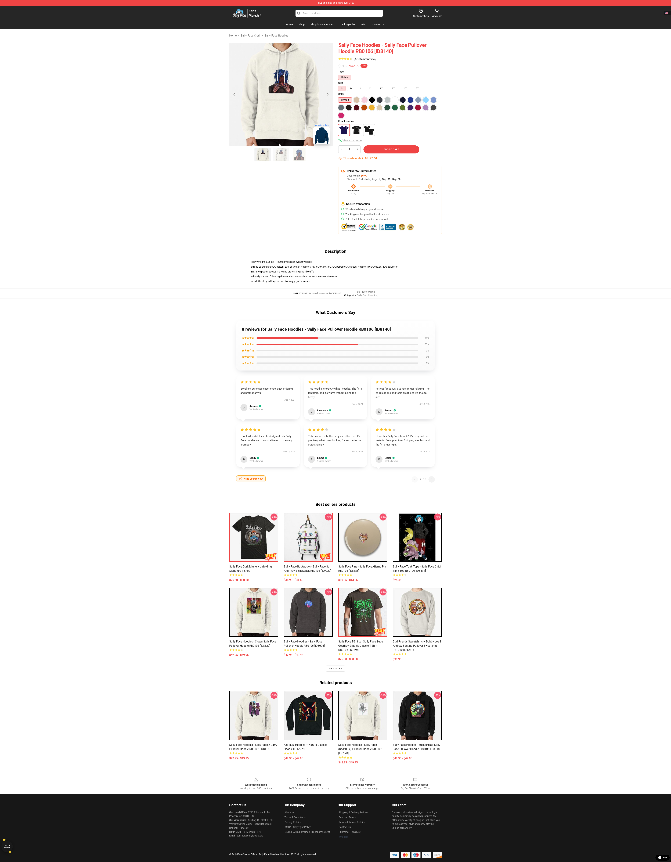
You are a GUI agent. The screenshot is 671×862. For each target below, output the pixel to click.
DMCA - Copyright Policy (297, 827)
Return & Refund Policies (352, 822)
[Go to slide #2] (281, 154)
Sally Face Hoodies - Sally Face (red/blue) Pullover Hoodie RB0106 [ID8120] (360, 749)
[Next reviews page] (431, 479)
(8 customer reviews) (365, 59)
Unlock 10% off (7, 846)
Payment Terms (347, 817)
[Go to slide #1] (262, 154)
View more (335, 668)
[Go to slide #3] (299, 154)
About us (289, 812)
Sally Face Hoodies (276, 35)
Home (233, 35)
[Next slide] (327, 94)
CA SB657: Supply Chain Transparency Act (307, 832)
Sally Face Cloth (251, 35)
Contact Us (345, 827)
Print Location (346, 121)
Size (340, 82)
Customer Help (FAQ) (350, 832)
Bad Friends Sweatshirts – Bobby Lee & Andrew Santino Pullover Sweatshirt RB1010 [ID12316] (417, 646)
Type (341, 71)
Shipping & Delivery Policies (353, 812)
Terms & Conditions (294, 817)
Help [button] (665, 857)
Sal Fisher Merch (366, 291)
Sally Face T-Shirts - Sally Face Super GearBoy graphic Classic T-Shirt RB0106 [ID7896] (361, 646)
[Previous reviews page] (415, 479)
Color (341, 94)
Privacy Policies (292, 822)
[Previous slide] (234, 94)
